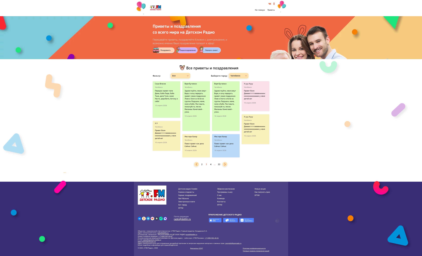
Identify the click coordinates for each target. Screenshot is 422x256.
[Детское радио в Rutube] (156, 218)
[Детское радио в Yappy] (161, 218)
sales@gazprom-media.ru (152, 240)
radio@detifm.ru (182, 219)
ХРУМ (180, 208)
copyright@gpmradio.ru (233, 243)
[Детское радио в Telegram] (148, 218)
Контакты (221, 202)
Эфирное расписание (226, 189)
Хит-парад (182, 205)
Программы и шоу (224, 192)
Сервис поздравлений (187, 195)
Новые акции (260, 189)
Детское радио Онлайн (187, 189)
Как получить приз (262, 192)
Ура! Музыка (183, 198)
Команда (221, 198)
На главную (260, 10)
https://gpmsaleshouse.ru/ (147, 241)
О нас (219, 195)
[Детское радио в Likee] (152, 218)
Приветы (271, 10)
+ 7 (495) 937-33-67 (165, 236)
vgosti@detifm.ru (191, 234)
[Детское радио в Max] (165, 218)
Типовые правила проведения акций (256, 251)
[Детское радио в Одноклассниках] (144, 218)
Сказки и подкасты (186, 192)
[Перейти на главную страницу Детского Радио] (155, 8)
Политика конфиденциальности (254, 248)
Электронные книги (186, 202)
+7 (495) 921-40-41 (212, 238)
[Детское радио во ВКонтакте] (139, 218)
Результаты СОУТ (196, 248)
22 (219, 164)
